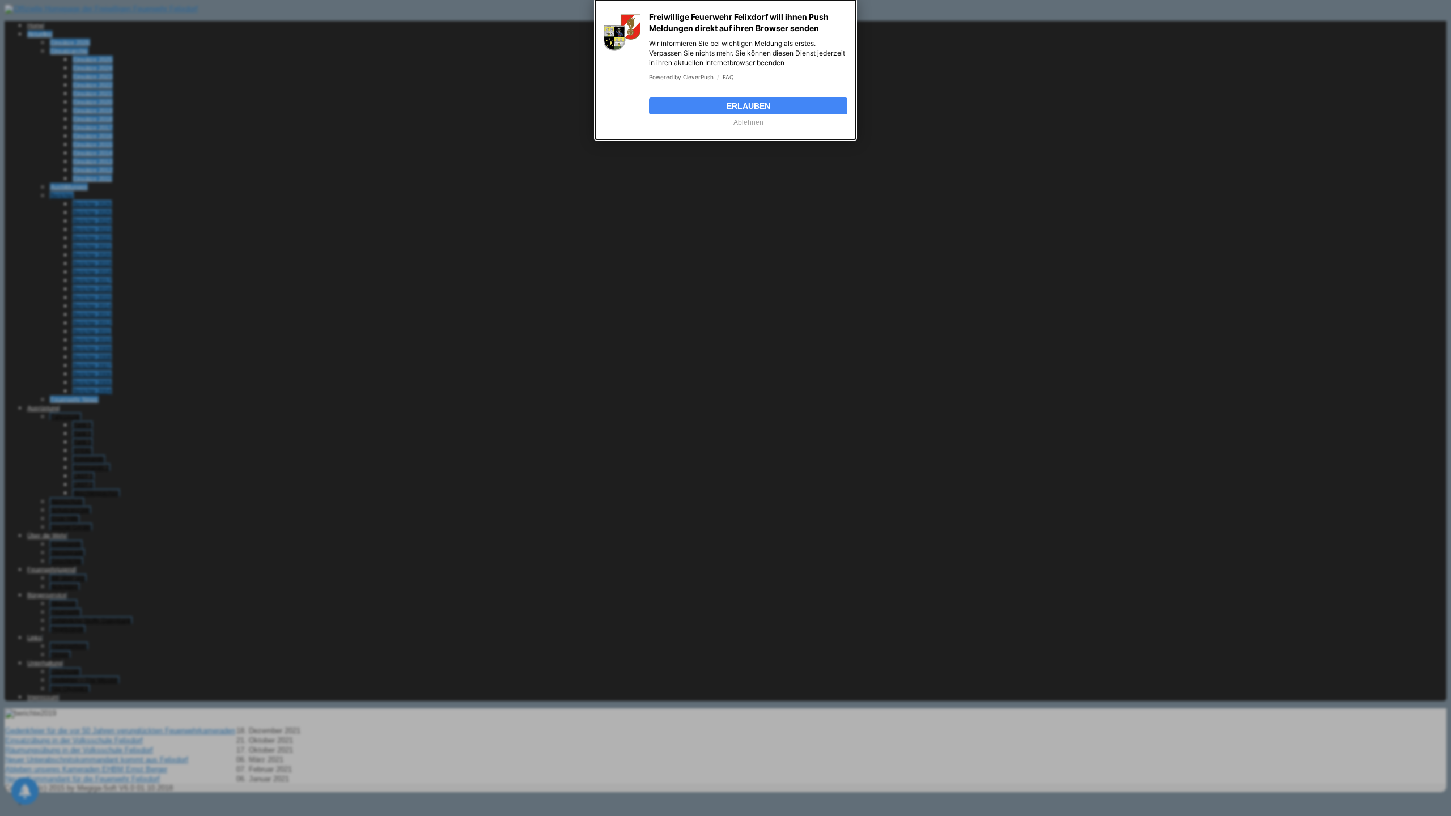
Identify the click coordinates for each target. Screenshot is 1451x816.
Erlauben (748, 105)
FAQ (728, 77)
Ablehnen (748, 122)
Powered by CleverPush (681, 77)
